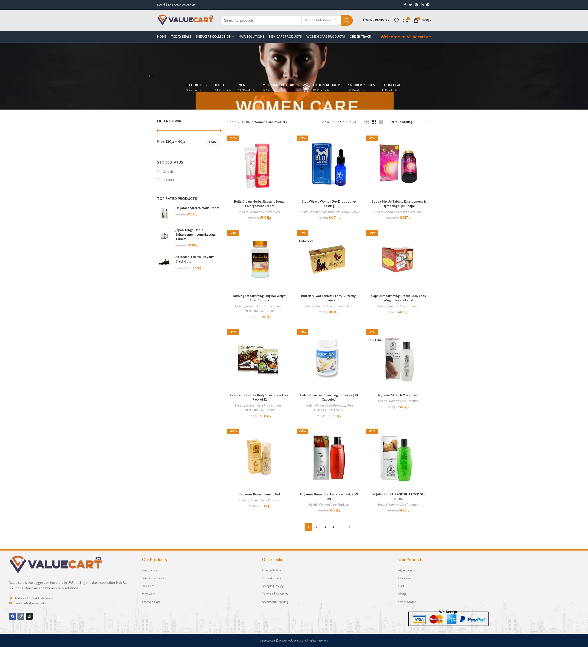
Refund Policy (271, 578)
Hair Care (148, 586)
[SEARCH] (347, 20)
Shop (402, 594)
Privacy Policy (271, 570)
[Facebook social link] (405, 5)
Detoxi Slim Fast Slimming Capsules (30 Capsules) (329, 397)
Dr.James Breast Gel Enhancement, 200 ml (329, 496)
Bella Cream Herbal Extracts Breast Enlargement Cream (260, 203)
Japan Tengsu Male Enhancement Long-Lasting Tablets (195, 234)
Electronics (150, 570)
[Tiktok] (20, 616)
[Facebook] (12, 616)
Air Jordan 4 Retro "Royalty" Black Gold (195, 259)
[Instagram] (29, 616)
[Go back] (151, 76)
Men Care (148, 594)
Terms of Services (275, 594)
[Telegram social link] (428, 5)
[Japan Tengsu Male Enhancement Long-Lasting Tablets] (164, 238)
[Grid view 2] (367, 122)
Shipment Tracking (275, 602)
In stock (168, 180)
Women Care (151, 602)
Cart (401, 586)
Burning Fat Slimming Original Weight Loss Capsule (260, 298)
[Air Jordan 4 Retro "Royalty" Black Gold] (164, 262)
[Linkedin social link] (422, 5)
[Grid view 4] (381, 122)
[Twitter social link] (410, 5)
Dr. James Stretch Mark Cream (197, 208)
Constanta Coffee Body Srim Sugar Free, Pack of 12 (259, 397)
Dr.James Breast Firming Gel (259, 494)
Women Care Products (265, 212)
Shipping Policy (272, 586)
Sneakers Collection (156, 578)
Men (419, 212)
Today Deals (350, 212)
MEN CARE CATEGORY (260, 311)
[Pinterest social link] (416, 5)
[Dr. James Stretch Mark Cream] (164, 213)
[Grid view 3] (374, 122)
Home (232, 122)
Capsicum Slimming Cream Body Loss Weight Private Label (398, 298)
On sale (168, 172)
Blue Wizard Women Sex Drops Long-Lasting (329, 203)
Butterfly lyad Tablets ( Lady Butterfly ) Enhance (329, 298)
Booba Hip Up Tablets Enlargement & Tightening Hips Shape (398, 203)
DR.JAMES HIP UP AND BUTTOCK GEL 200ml (398, 496)
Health (246, 122)
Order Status (407, 602)
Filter (213, 141)
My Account (406, 570)
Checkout (405, 578)
